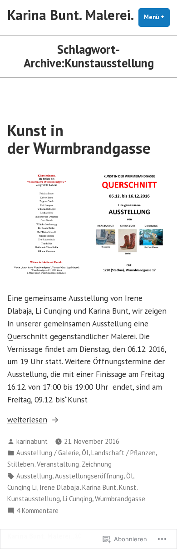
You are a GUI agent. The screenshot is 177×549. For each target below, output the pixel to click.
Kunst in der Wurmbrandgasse (79, 139)
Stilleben (20, 464)
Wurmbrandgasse (120, 498)
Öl (85, 452)
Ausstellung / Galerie (47, 452)
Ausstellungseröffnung (89, 476)
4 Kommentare (37, 511)
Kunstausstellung (33, 498)
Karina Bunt (99, 487)
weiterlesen (27, 420)
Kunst (127, 487)
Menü (157, 17)
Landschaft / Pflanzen (123, 452)
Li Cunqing (77, 498)
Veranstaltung (58, 464)
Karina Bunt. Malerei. (70, 15)
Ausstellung (34, 476)
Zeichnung (97, 464)
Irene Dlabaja (59, 487)
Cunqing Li (22, 487)
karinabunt (32, 441)
